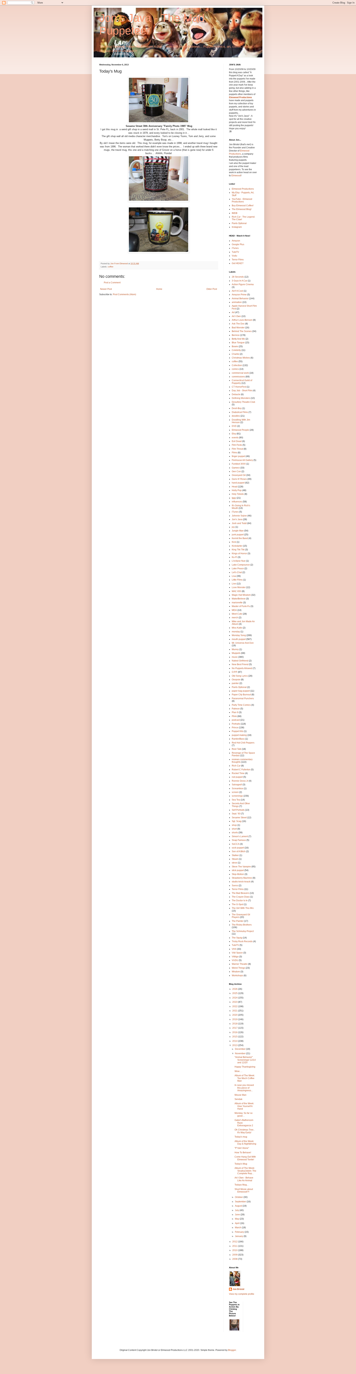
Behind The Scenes (242, 331)
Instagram (237, 227)
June (237, 1214)
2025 (235, 993)
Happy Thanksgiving (245, 1066)
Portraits (236, 724)
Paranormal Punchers (243, 698)
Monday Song (239, 635)
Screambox (237, 788)
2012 (235, 1241)
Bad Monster (238, 327)
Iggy (234, 498)
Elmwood (236, 175)
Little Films (237, 579)
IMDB (234, 213)
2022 (235, 1006)
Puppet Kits (237, 731)
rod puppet (237, 777)
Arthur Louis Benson (242, 320)
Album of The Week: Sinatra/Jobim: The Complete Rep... (245, 1171)
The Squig (237, 937)
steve (234, 862)
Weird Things (238, 968)
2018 (235, 1023)
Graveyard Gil (239, 475)
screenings (237, 796)
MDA (234, 610)
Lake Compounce (241, 564)
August (239, 1206)
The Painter (237, 921)
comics (235, 369)
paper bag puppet (241, 691)
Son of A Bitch (238, 851)
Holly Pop (237, 490)
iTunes (235, 248)
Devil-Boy (237, 408)
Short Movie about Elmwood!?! (244, 1190)
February (240, 1232)
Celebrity (236, 350)
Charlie (235, 354)
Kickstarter (237, 546)
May (237, 1219)
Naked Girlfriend (240, 660)
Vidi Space (237, 952)
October (239, 1197)
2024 (235, 997)
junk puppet (238, 534)
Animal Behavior (240, 298)
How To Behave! (243, 1152)
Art (233, 312)
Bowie (235, 346)
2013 (235, 1045)
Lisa (234, 576)
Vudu (234, 255)
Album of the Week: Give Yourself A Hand (244, 1106)
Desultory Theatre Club (243, 402)
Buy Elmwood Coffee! (242, 205)
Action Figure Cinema (243, 284)
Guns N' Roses (239, 479)
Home (159, 289)
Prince (235, 727)
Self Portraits (238, 810)
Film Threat (237, 449)
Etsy (234, 433)
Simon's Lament (240, 836)
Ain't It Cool (237, 291)
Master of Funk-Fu (241, 606)
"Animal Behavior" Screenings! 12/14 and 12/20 (245, 1060)
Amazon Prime (239, 294)
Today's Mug (241, 1164)
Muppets (236, 653)
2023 (235, 1002)
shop (234, 825)
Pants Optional (239, 223)
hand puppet (238, 482)
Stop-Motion (238, 874)
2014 (235, 1041)
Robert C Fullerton (241, 769)
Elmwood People (240, 430)
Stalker (235, 855)
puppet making (239, 735)
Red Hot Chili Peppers (243, 742)
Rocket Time (238, 773)
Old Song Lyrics (240, 676)
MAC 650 (236, 591)
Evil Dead (237, 441)
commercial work (240, 373)
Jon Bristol (238, 1289)
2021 (235, 1010)
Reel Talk (236, 749)
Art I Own (236, 316)
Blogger (232, 1350)
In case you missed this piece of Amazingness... (244, 1088)
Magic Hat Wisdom (241, 595)
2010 (235, 1250)
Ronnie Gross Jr (240, 781)
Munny (235, 649)
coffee (110, 267)
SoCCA (235, 844)
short (234, 829)
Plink (234, 716)
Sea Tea (236, 799)
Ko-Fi (234, 557)
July (237, 1210)
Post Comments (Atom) (124, 294)
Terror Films (238, 259)
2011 (235, 1246)
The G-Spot (237, 904)
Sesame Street (239, 817)
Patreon (236, 708)
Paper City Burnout (241, 694)
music (235, 657)
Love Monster (238, 587)
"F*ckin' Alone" (242, 1148)
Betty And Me (238, 339)
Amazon (236, 240)
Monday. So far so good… (244, 1114)
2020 (235, 1015)
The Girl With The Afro (243, 908)
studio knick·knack (241, 881)
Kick (234, 542)
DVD (234, 426)
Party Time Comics (241, 705)
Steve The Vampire (241, 866)
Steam (235, 859)
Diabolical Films (240, 412)
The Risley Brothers (242, 924)
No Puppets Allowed (242, 668)
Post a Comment (112, 282)
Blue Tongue (238, 342)
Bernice (236, 335)
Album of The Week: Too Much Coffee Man (245, 1078)
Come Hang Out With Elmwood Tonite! (245, 1158)
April (237, 1223)
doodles (236, 416)
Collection (237, 365)
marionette (237, 602)
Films (234, 452)
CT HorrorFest (239, 387)
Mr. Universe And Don (243, 643)
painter (235, 683)
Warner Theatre (240, 964)
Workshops (237, 975)
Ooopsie (236, 679)
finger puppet (238, 456)
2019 (235, 1019)
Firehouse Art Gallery (242, 460)
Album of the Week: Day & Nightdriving (245, 1142)
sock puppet (238, 847)
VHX (234, 949)
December (240, 1049)
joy (233, 527)
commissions (238, 376)
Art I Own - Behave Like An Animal (244, 1179)
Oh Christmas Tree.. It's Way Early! (245, 1131)
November (240, 1053)
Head (234, 486)
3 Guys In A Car (239, 280)
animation (237, 302)
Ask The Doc (238, 323)
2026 (235, 989)
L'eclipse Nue (238, 561)
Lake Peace (238, 568)
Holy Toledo (238, 494)
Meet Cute (237, 614)
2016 (235, 1032)
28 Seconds (238, 277)
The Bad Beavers (240, 893)
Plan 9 (235, 712)
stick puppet (238, 870)
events (235, 437)
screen (235, 792)
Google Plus (238, 244)
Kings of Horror (239, 553)
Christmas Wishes (241, 357)
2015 (235, 1036)
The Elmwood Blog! (241, 209)
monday (236, 631)
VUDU (235, 960)
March (238, 1227)
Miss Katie (237, 627)
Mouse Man (240, 1095)
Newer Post (106, 289)
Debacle (236, 394)
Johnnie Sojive (239, 515)
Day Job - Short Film (242, 390)
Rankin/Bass (238, 739)
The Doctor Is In (240, 900)
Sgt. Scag (236, 821)
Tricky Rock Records (242, 941)
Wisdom (236, 971)
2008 (235, 1259)
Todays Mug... (241, 1184)
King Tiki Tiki (238, 549)
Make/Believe (238, 598)
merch (235, 617)
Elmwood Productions (240, 97)
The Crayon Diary (241, 897)
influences (237, 501)
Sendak (238, 1099)
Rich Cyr (236, 765)
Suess (235, 885)
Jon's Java (237, 519)
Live (234, 583)
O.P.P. (234, 672)
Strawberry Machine (242, 878)
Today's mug (241, 1136)
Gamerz (236, 467)
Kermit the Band (240, 538)
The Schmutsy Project (243, 931)
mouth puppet (239, 639)
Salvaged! (237, 784)
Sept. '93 (236, 813)
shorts (235, 832)
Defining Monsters (241, 398)
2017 (235, 1028)
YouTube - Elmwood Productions (242, 200)
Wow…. (238, 1071)
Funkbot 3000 (239, 464)
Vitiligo (235, 956)
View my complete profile (241, 1294)
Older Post (211, 289)
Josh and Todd (239, 523)
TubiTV (235, 252)
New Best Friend (240, 664)
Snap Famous (239, 840)
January (239, 1236)
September (241, 1201)
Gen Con (236, 471)
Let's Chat (237, 572)
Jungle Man (238, 530)
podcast (236, 720)
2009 (235, 1254)
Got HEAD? (237, 263)
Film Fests (237, 445)
